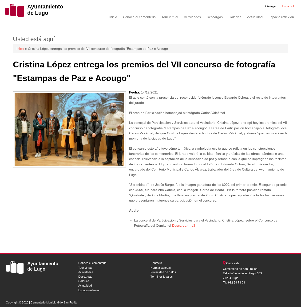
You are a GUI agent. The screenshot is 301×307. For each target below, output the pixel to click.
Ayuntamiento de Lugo (45, 10)
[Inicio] (14, 16)
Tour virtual (170, 17)
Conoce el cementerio (139, 17)
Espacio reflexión (281, 17)
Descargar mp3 (183, 225)
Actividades (192, 17)
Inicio (113, 17)
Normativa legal (160, 267)
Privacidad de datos (163, 272)
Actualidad (255, 17)
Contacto (156, 263)
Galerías (235, 17)
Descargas (215, 17)
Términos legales (161, 276)
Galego (270, 6)
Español (288, 6)
